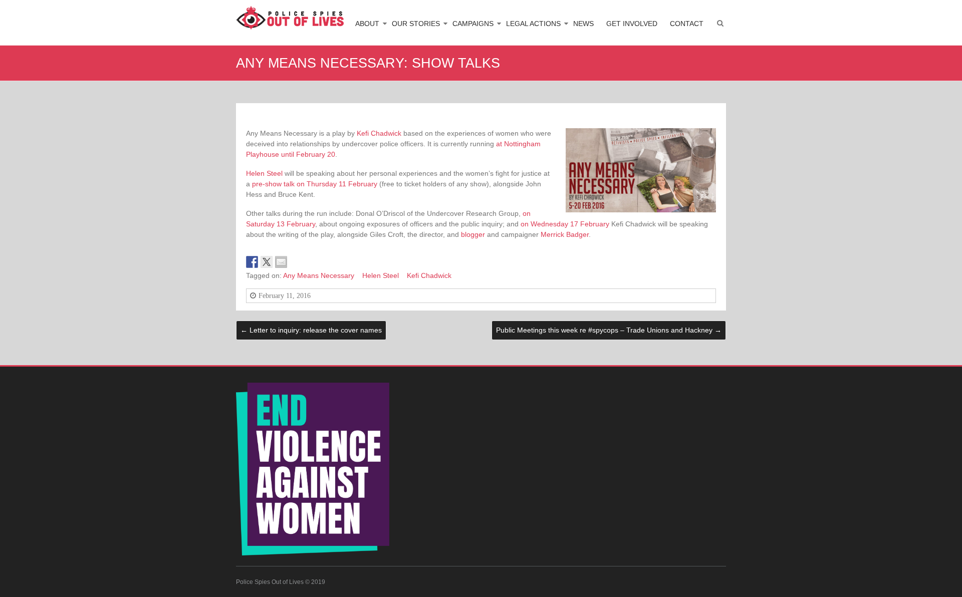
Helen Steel (264, 173)
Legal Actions (533, 24)
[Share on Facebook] (252, 262)
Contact (686, 24)
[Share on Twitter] (267, 262)
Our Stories (416, 24)
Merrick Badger (565, 234)
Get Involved (631, 24)
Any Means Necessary (318, 275)
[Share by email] (281, 262)
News (583, 24)
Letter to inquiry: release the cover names (311, 330)
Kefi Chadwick (379, 133)
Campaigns (473, 24)
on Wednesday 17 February (565, 224)
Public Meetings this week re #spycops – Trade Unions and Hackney (609, 330)
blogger (473, 234)
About (367, 24)
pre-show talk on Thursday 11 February (314, 184)
